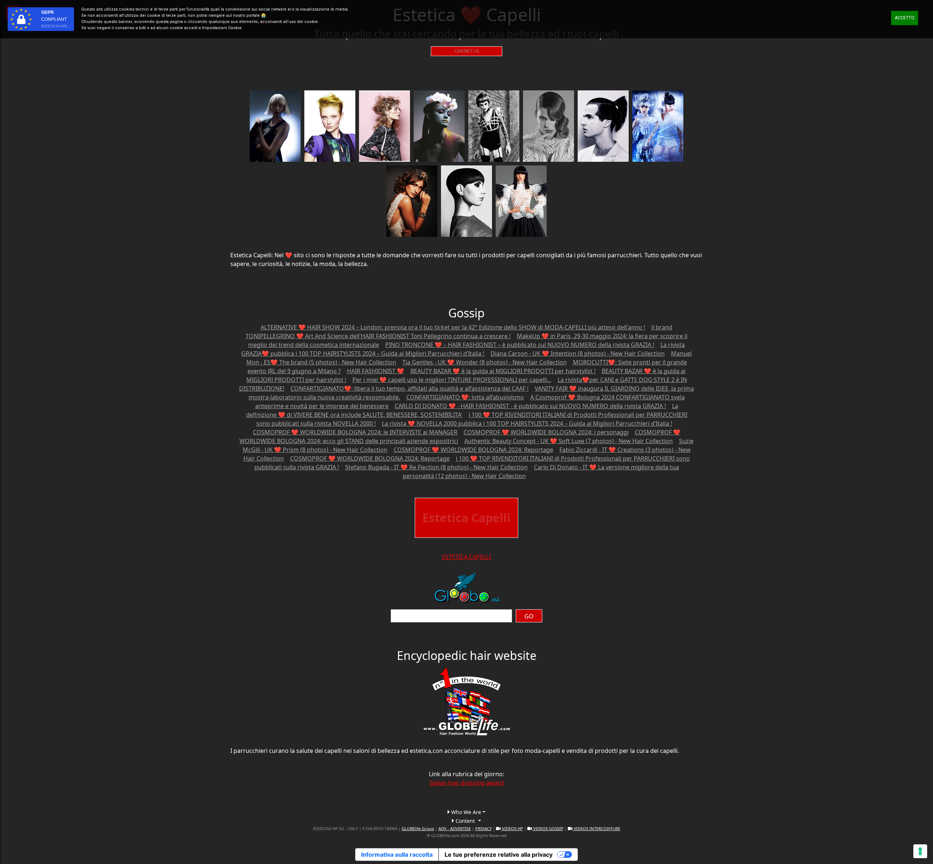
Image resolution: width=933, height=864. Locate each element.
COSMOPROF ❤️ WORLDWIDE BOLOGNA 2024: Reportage (473, 450)
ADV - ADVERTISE (454, 828)
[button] (466, 812)
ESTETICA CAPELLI (466, 557)
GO (529, 616)
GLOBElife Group (418, 828)
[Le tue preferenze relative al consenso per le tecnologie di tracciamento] (920, 851)
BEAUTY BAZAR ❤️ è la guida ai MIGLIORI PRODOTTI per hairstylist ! (503, 371)
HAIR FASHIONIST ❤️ (375, 371)
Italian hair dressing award (467, 783)
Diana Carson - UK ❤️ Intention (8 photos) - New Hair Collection (578, 353)
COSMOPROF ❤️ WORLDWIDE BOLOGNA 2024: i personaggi (546, 432)
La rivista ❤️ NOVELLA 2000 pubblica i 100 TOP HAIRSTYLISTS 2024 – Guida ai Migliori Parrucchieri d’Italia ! (527, 423)
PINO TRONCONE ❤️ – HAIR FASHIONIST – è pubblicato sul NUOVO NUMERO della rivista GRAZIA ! (519, 345)
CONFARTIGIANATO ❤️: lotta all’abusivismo (465, 397)
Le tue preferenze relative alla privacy (499, 854)
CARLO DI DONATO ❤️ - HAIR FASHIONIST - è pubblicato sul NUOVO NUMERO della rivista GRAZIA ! (530, 406)
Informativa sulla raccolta (397, 854)
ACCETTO (904, 17)
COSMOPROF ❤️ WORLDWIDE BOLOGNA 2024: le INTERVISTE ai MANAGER (355, 432)
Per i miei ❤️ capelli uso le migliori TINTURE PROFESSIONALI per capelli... (451, 380)
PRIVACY (483, 828)
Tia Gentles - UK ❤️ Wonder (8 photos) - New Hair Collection (484, 362)
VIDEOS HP (512, 828)
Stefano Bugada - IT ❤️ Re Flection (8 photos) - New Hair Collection (436, 467)
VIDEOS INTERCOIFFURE (596, 828)
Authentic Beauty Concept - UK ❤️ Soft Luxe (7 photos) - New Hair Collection (568, 441)
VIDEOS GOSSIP (547, 828)
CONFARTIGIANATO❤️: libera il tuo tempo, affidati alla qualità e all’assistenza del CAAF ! (409, 388)
